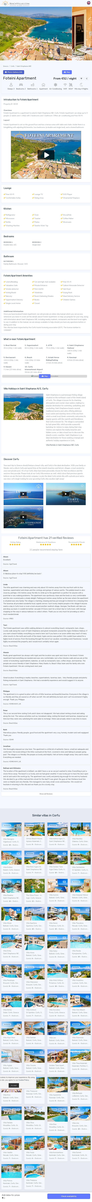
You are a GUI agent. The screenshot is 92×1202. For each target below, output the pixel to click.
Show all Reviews (46, 794)
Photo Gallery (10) (15, 72)
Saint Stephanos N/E (23, 66)
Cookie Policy (23, 1080)
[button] (43, 58)
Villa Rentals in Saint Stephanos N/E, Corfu (62, 445)
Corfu (12, 66)
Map (68, 72)
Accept (14, 1085)
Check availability (68, 1196)
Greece (5, 66)
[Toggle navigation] (73, 3)
